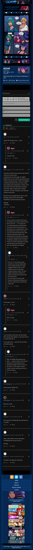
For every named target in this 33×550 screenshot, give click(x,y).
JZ (14, 153)
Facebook (21, 477)
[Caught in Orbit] (16, 538)
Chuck (15, 315)
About (16, 483)
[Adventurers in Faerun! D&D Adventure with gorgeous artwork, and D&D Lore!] (16, 541)
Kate (21, 80)
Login (28, 93)
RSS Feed (12, 477)
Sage (9, 72)
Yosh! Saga (12, 80)
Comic (6, 80)
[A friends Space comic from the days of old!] (16, 527)
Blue (19, 80)
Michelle (24, 80)
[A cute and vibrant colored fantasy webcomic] (16, 520)
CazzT (15, 356)
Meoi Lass (16, 217)
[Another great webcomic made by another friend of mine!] (16, 510)
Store (17, 490)
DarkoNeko (7, 400)
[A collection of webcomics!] (16, 524)
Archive (16, 485)
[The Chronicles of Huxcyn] (16, 534)
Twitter (16, 477)
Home (16, 480)
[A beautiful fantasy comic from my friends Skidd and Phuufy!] (16, 531)
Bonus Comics (16, 487)
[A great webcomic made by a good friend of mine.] (16, 506)
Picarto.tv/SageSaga (22, 76)
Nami (28, 80)
